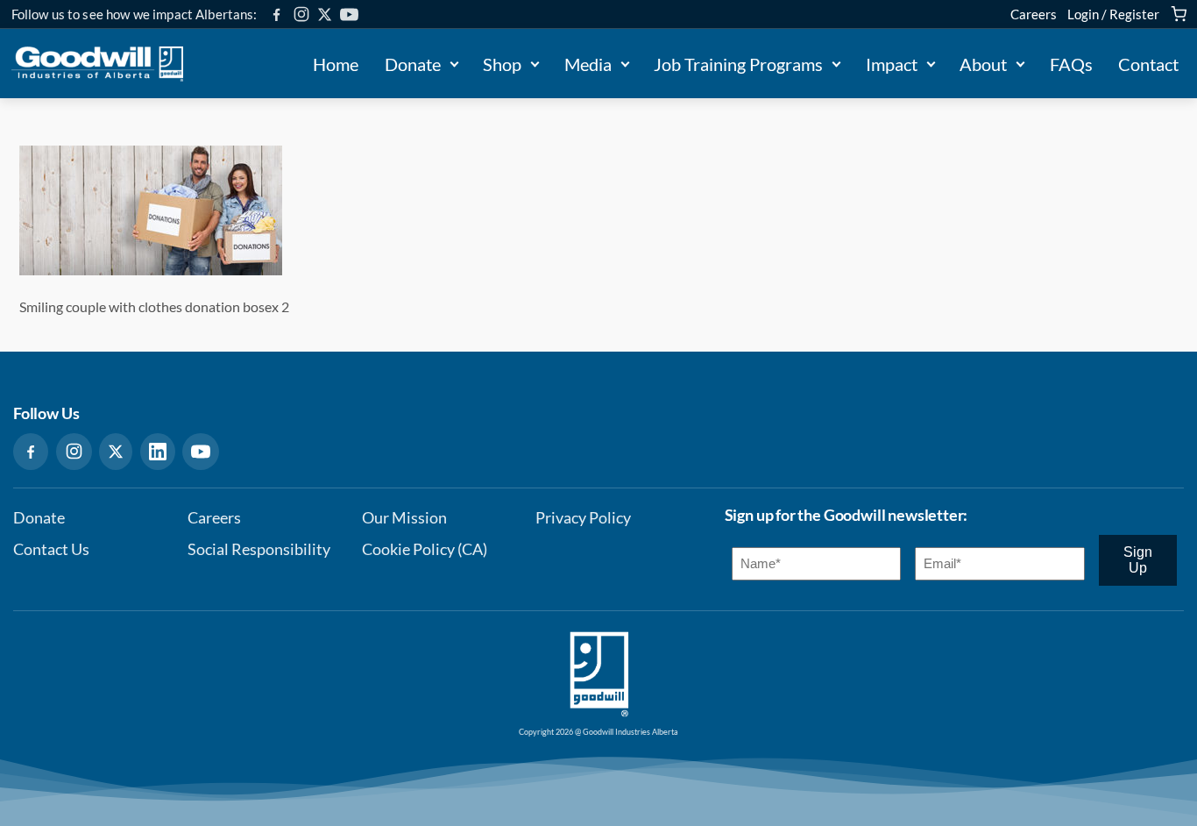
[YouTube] (349, 14)
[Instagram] (301, 14)
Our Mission (404, 518)
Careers (1033, 14)
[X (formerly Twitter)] (324, 14)
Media (588, 64)
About (983, 64)
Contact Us (51, 549)
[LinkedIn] (157, 451)
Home (335, 64)
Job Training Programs (738, 64)
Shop (502, 64)
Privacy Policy (583, 518)
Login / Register (1113, 14)
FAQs (1071, 64)
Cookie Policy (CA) (424, 549)
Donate (413, 64)
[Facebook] (276, 14)
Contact (1148, 64)
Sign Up (1137, 560)
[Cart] (1178, 14)
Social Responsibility (259, 549)
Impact (891, 64)
